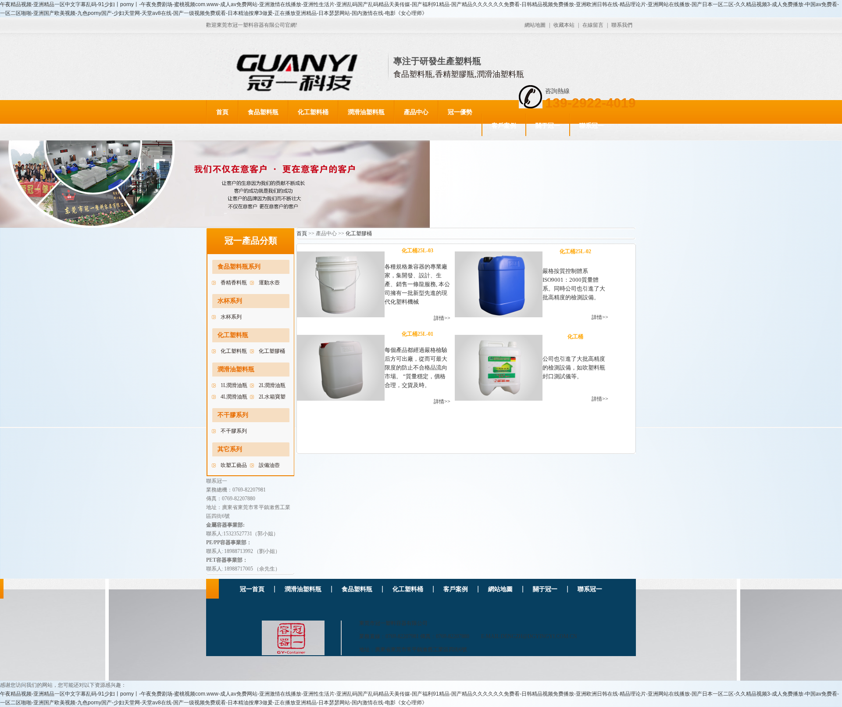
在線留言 (592, 25)
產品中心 (416, 112)
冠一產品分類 (251, 240)
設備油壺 (269, 465)
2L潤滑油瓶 (272, 385)
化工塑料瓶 (233, 335)
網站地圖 (535, 25)
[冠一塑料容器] (297, 73)
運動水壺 (269, 283)
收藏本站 (563, 25)
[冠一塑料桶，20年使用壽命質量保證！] (215, 226)
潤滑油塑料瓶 (366, 112)
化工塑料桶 (313, 112)
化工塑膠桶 (272, 351)
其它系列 (230, 449)
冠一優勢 (460, 112)
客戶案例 (504, 125)
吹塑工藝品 (234, 465)
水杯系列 (230, 301)
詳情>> (442, 318)
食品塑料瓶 (263, 112)
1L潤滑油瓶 (234, 385)
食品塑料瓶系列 (239, 266)
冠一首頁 (252, 589)
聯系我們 (621, 25)
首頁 (222, 112)
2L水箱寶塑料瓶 (272, 398)
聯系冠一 (591, 125)
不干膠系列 (233, 415)
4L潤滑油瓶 (234, 397)
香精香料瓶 (234, 283)
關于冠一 (547, 125)
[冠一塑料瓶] (274, 636)
